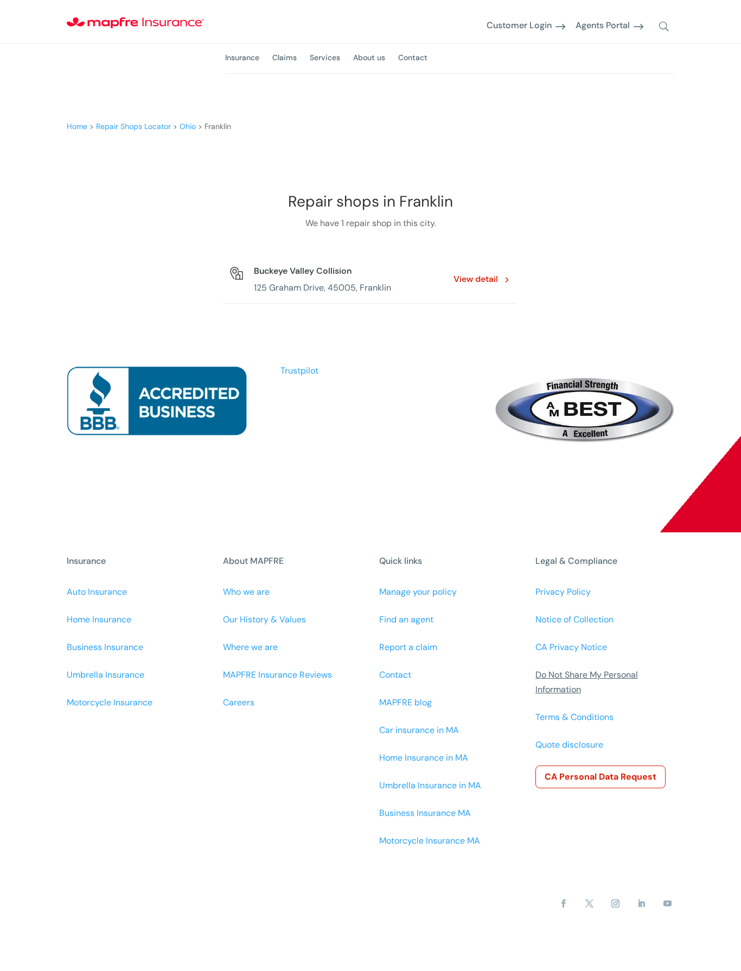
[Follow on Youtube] (667, 903)
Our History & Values (264, 619)
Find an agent (406, 619)
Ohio (188, 126)
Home (77, 126)
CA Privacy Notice (571, 647)
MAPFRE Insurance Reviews (277, 674)
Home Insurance (99, 619)
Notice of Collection (574, 619)
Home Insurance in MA (423, 757)
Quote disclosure (569, 744)
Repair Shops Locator (133, 126)
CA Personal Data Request (600, 776)
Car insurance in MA (419, 730)
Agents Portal (603, 26)
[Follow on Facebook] (563, 903)
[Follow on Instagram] (615, 903)
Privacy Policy (563, 591)
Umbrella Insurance (105, 674)
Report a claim (408, 647)
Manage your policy (418, 591)
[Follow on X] (589, 903)
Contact (412, 57)
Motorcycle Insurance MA (429, 840)
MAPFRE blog (405, 702)
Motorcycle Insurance (109, 702)
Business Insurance (105, 647)
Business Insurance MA (425, 813)
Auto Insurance (97, 591)
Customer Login (519, 26)
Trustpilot (299, 370)
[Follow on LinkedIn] (641, 903)
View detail (475, 279)
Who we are (246, 591)
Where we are (250, 647)
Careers (238, 702)
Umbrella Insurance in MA (430, 785)
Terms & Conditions (574, 717)
